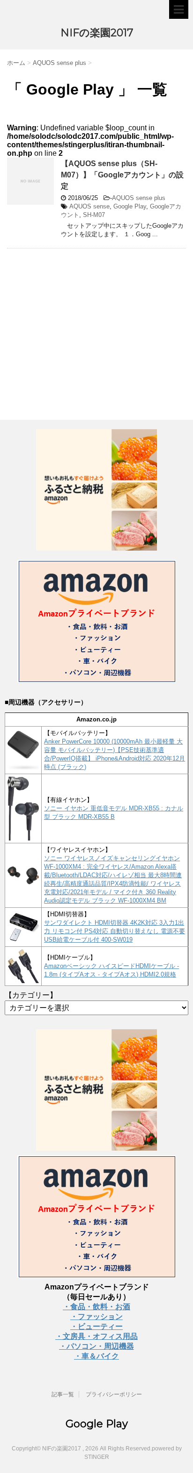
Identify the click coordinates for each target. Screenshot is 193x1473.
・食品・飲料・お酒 (96, 1307)
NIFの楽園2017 (96, 32)
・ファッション (96, 1317)
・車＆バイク (96, 1356)
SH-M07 (94, 214)
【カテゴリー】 (31, 995)
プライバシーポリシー (114, 1394)
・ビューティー (96, 1326)
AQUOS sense (89, 206)
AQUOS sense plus (138, 197)
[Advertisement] (85, 324)
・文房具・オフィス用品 (96, 1336)
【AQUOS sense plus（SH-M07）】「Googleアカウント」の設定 (122, 175)
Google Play (129, 206)
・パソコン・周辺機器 (96, 1346)
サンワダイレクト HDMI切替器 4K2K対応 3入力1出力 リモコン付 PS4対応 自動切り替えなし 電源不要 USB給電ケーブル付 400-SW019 (114, 931)
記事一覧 (63, 1394)
